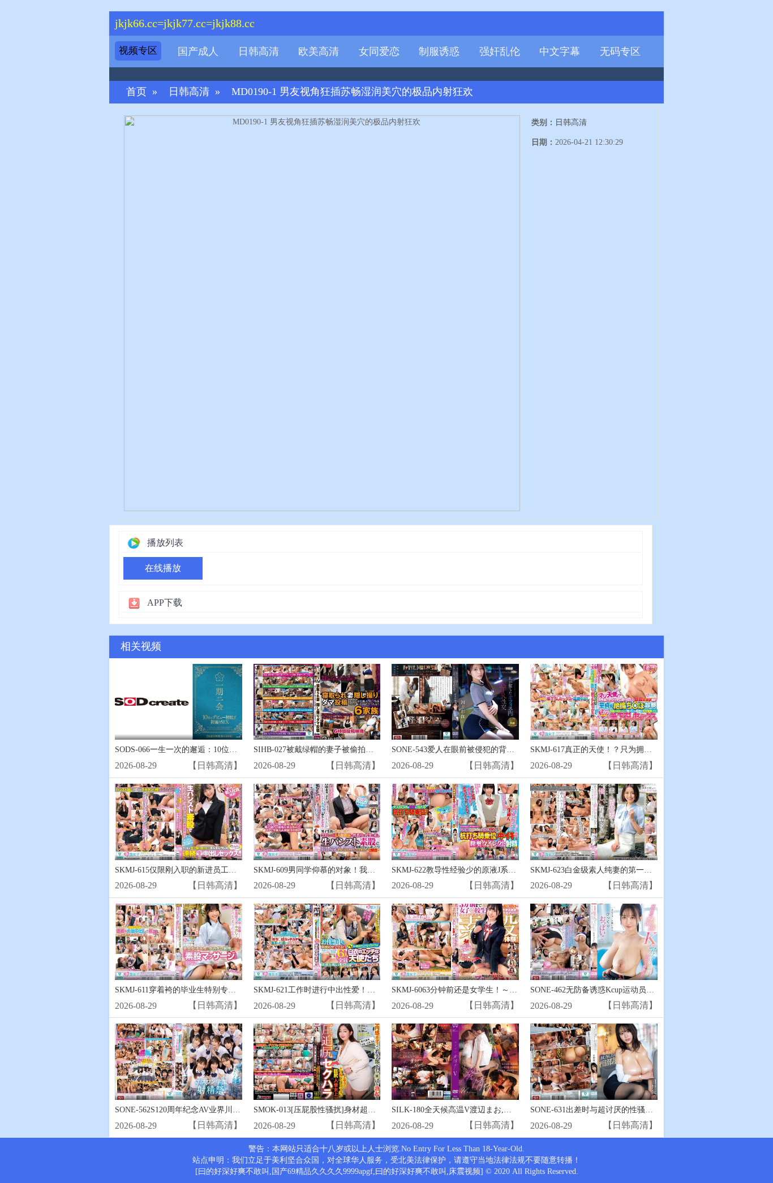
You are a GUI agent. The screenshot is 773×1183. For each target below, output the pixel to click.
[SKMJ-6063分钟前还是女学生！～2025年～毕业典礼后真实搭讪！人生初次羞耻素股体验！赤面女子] (455, 942)
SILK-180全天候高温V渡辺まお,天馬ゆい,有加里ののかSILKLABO (508, 1110)
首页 (136, 92)
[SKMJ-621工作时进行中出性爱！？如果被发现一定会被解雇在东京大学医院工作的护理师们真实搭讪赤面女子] (317, 942)
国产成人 (198, 51)
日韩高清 (258, 51)
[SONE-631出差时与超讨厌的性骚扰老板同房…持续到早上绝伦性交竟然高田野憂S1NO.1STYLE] (594, 1062)
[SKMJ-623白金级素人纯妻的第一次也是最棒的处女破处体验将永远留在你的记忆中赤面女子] (594, 822)
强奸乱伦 (499, 51)
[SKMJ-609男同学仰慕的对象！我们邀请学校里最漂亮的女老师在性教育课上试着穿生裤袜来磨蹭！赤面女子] (317, 822)
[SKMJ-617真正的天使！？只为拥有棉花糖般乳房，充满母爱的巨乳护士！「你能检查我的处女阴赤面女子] (594, 702)
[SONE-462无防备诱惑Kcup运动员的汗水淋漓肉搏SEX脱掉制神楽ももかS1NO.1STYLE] (594, 942)
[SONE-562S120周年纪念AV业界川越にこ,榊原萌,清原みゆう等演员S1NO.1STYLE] (178, 1062)
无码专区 (620, 51)
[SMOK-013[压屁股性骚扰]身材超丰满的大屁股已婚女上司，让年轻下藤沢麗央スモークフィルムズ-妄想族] (317, 1062)
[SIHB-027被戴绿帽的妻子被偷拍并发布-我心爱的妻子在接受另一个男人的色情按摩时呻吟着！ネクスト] (317, 702)
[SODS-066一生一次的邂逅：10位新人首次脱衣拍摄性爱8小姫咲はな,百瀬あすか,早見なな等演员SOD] (178, 702)
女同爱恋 (379, 51)
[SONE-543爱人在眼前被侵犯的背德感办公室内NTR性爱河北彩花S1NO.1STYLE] (455, 702)
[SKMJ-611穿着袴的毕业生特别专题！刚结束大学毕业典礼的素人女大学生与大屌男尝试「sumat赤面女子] (178, 942)
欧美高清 (318, 51)
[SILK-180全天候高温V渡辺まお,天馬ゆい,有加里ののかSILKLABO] (455, 1062)
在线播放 (163, 568)
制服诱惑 (439, 51)
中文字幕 (559, 51)
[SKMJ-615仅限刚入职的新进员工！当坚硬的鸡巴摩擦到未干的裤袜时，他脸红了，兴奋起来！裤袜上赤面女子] (178, 822)
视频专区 (138, 50)
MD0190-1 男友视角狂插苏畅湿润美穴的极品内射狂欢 (352, 92)
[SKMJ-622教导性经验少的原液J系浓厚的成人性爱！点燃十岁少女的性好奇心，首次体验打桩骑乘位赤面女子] (455, 822)
